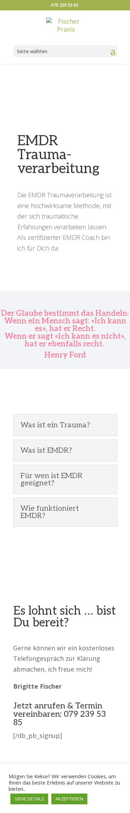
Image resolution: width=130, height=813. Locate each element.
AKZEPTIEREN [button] (69, 799)
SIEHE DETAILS (29, 799)
